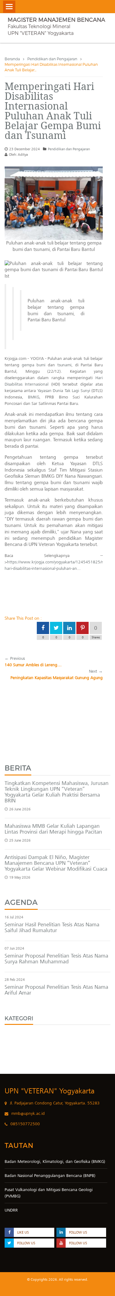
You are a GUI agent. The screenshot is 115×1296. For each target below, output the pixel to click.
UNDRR (11, 1210)
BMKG (33, 397)
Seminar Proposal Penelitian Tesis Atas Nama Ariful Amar (56, 990)
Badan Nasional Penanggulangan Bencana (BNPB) (50, 1175)
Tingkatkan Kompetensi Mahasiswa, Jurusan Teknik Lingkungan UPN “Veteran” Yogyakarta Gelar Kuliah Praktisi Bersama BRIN (57, 792)
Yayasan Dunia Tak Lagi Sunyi (63, 390)
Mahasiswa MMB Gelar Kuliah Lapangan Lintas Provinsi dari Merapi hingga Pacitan (53, 829)
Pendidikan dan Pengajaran (52, 59)
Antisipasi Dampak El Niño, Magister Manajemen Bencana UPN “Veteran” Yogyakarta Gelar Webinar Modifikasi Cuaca (56, 863)
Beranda (12, 59)
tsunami (64, 365)
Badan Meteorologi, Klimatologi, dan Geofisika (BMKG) (55, 1161)
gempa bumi (34, 365)
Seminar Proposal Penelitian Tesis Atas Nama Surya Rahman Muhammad (56, 959)
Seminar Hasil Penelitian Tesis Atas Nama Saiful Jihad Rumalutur (52, 927)
